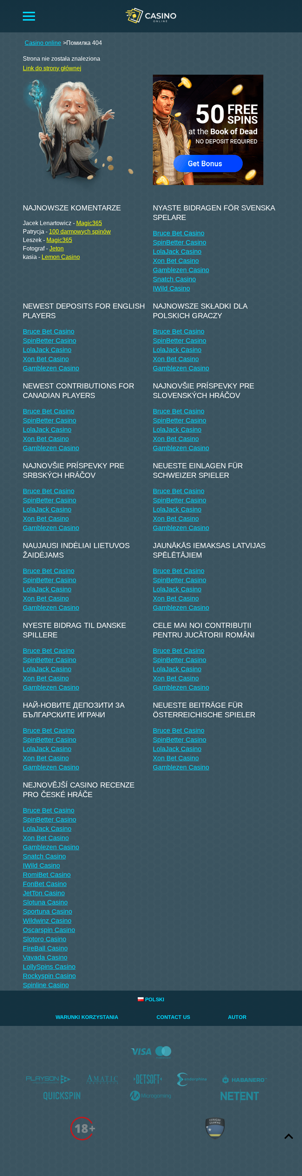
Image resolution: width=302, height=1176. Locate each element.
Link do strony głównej (52, 68)
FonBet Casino (45, 884)
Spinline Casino (46, 985)
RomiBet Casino (47, 874)
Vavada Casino (45, 957)
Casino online (43, 43)
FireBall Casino (45, 948)
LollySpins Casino (49, 966)
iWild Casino (171, 288)
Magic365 (89, 223)
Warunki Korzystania (87, 1017)
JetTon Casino (44, 893)
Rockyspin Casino (49, 976)
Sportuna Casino (47, 911)
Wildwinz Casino (47, 920)
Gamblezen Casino (181, 270)
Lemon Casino (61, 257)
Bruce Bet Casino (178, 233)
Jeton (56, 248)
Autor (237, 1017)
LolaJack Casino (177, 251)
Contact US (173, 1017)
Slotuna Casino (45, 902)
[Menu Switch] (29, 16)
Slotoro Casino (44, 939)
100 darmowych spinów (80, 231)
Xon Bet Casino (176, 260)
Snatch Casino (174, 279)
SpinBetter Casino (179, 242)
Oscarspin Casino (49, 930)
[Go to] (208, 128)
